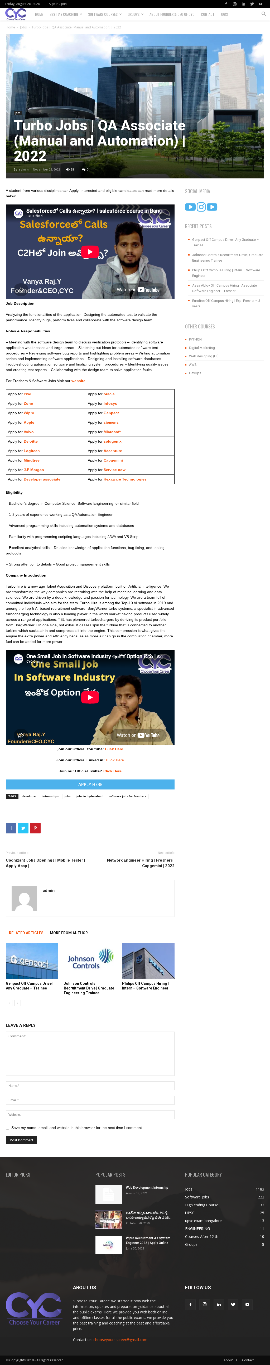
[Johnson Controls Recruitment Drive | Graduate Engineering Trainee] (90, 961)
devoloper (29, 796)
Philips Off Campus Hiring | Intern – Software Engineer (226, 273)
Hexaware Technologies (125, 479)
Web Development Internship (147, 1187)
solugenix (113, 441)
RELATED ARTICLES (26, 933)
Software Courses (103, 14)
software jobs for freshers (127, 796)
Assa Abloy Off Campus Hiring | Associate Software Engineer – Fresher (224, 288)
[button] (263, 14)
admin (23, 169)
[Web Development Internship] (108, 1194)
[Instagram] (235, 4)
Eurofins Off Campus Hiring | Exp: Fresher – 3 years (226, 303)
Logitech (32, 451)
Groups (133, 14)
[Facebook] (226, 4)
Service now (115, 470)
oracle (109, 394)
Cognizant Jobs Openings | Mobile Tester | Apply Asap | (45, 863)
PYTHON (195, 339)
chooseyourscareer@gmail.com (120, 1339)
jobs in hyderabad (89, 796)
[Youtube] (261, 4)
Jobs (224, 14)
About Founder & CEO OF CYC (172, 14)
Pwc (27, 394)
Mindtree (31, 460)
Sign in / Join (58, 4)
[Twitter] (252, 4)
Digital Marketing (202, 348)
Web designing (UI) (204, 356)
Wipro (29, 413)
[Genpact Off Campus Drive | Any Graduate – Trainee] (32, 961)
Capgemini (113, 460)
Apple (28, 422)
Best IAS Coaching (64, 14)
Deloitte (30, 441)
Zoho (28, 403)
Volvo (29, 432)
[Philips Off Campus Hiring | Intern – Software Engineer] (148, 961)
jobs (68, 796)
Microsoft (112, 432)
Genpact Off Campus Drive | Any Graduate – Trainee (225, 242)
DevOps (195, 373)
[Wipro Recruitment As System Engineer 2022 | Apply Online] (108, 1245)
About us (230, 1360)
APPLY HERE (90, 784)
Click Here (114, 749)
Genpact (111, 413)
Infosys (110, 403)
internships (50, 796)
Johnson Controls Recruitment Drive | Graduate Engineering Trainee (89, 988)
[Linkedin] (243, 4)
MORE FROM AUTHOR (69, 933)
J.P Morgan (33, 470)
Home (39, 14)
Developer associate (42, 479)
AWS (193, 365)
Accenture (112, 451)
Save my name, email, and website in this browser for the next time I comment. (77, 1128)
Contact (207, 14)
